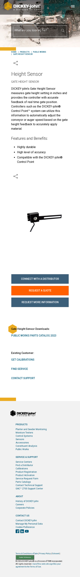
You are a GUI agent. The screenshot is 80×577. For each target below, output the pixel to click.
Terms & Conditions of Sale (27, 554)
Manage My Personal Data (29, 524)
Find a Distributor (24, 465)
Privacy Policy (45, 554)
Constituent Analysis (26, 446)
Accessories (22, 442)
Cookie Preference (25, 527)
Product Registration (26, 472)
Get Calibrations (22, 359)
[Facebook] (17, 531)
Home (14, 52)
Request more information (40, 302)
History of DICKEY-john (27, 501)
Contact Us (22, 515)
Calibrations (22, 468)
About (19, 496)
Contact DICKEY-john (26, 520)
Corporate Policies (25, 508)
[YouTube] (27, 531)
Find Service (19, 368)
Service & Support (27, 457)
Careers (20, 504)
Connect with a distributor (40, 278)
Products (25, 52)
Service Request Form (27, 478)
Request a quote (40, 290)
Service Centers (24, 462)
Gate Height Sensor (23, 54)
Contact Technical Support (29, 485)
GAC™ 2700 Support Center (29, 488)
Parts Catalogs (23, 482)
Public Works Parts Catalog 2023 (33, 335)
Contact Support (23, 378)
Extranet (55, 554)
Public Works (39, 52)
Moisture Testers (24, 432)
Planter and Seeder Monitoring (31, 429)
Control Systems (24, 436)
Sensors (20, 439)
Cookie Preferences (25, 557)
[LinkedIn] (22, 531)
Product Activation (25, 475)
